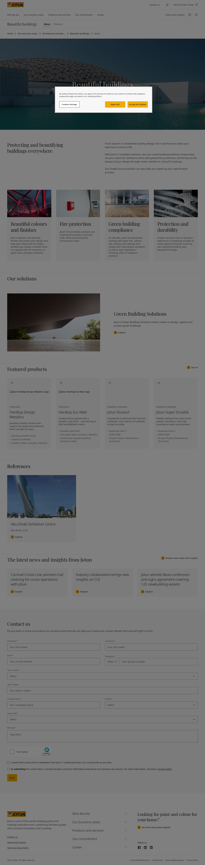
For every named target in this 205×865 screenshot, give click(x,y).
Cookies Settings (69, 104)
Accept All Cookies (137, 104)
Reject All (115, 104)
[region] (103, 99)
